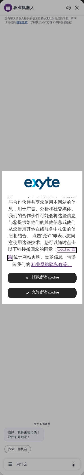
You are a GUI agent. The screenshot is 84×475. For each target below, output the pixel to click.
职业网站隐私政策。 (51, 265)
